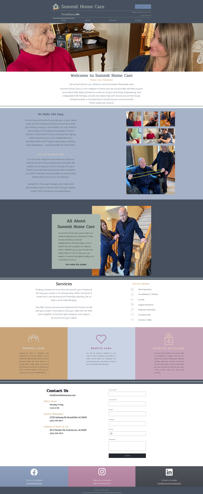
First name (113, 390)
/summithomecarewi (34, 483)
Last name (113, 400)
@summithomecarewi (102, 483)
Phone (111, 429)
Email (111, 410)
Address (111, 419)
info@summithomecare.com (141, 12)
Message (112, 439)
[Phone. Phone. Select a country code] (112, 433)
